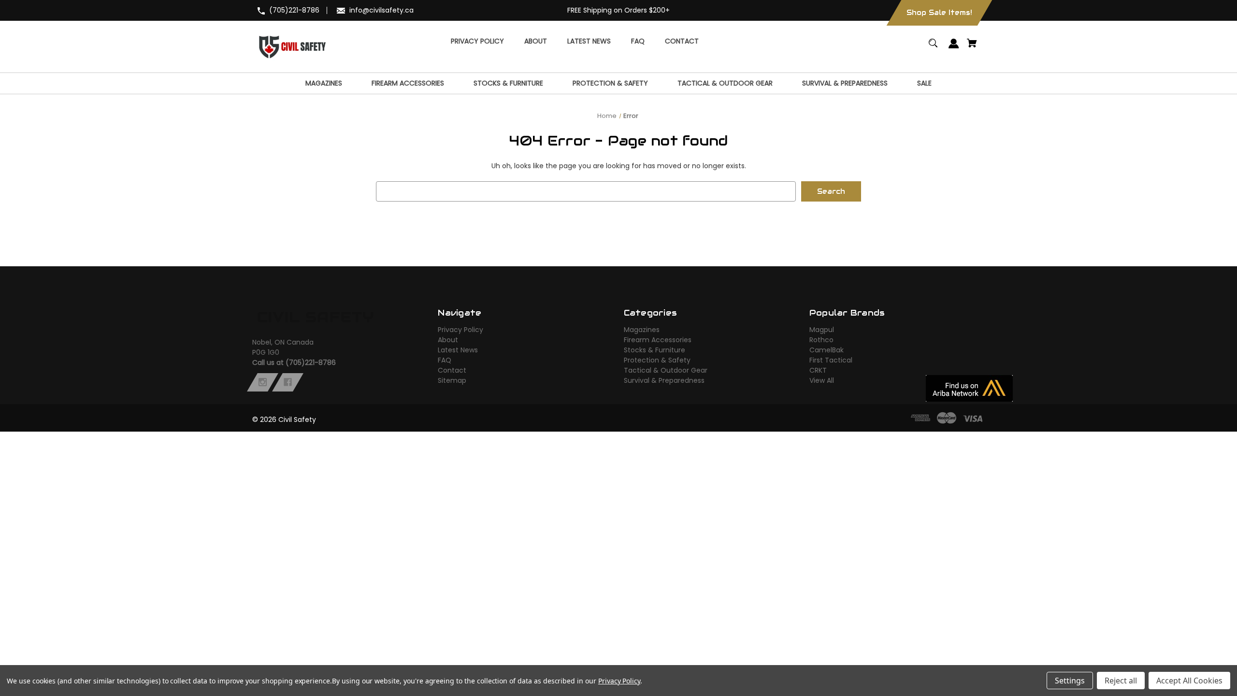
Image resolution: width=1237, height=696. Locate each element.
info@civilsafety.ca (381, 10)
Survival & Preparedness (664, 380)
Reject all (1121, 680)
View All (821, 380)
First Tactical (830, 360)
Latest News (458, 350)
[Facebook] (288, 382)
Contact (452, 370)
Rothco (821, 340)
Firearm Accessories (657, 340)
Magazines (642, 329)
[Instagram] (263, 382)
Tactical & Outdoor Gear (665, 370)
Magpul (821, 329)
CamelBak (826, 350)
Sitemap (452, 380)
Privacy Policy (460, 329)
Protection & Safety (657, 360)
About (448, 340)
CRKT (818, 370)
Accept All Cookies (1189, 680)
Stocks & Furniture (654, 350)
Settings (1070, 680)
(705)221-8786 (294, 10)
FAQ (444, 360)
